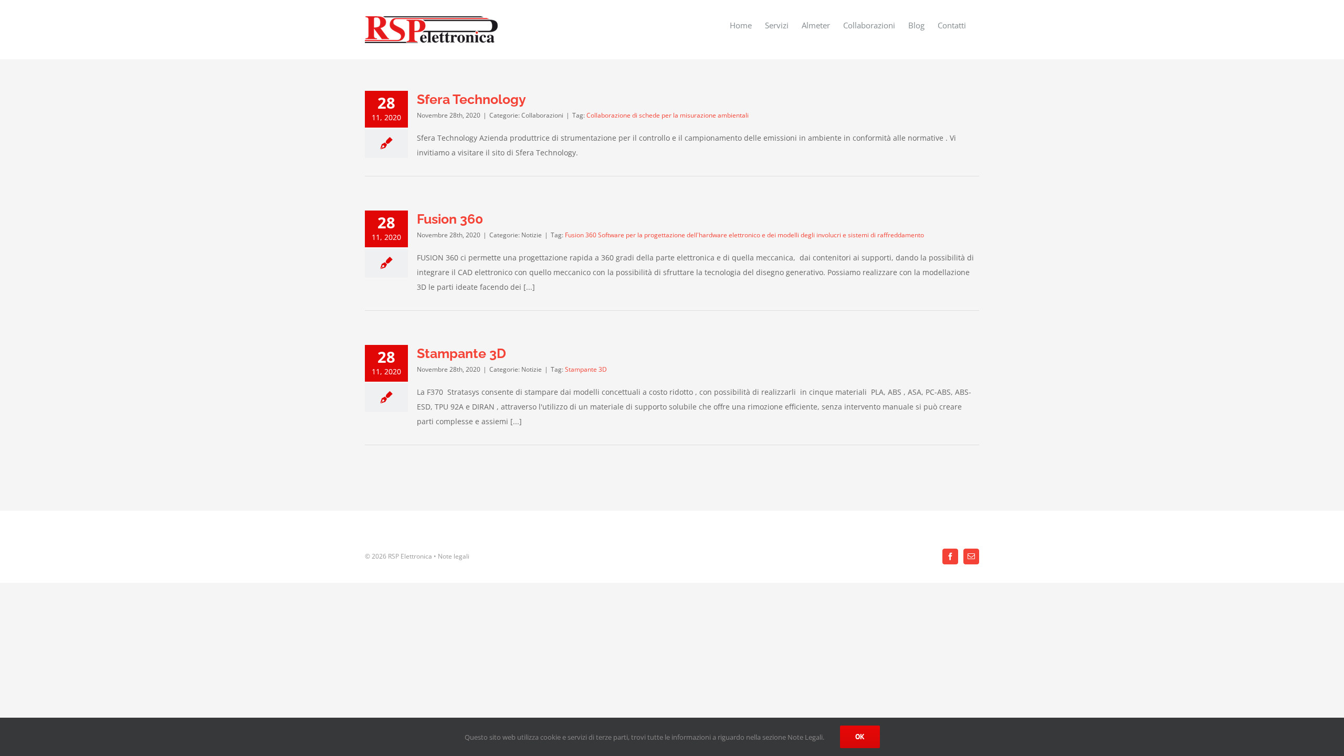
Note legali (453, 556)
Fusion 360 (450, 219)
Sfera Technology (471, 99)
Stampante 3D (461, 353)
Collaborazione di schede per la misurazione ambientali (667, 115)
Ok (860, 736)
